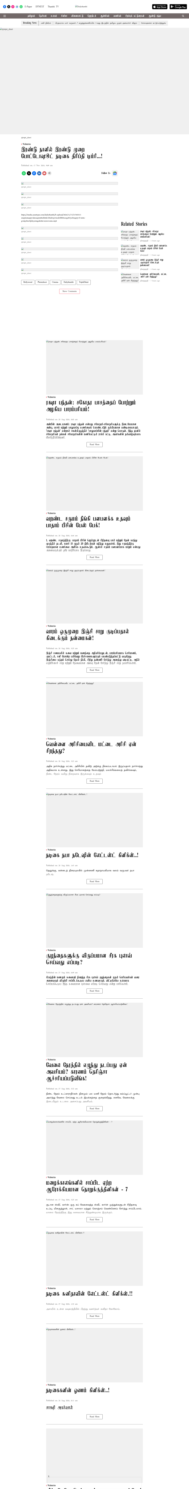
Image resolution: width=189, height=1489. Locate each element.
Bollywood (27, 282)
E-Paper (28, 6)
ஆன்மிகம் (104, 16)
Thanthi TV (53, 6)
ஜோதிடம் (92, 16)
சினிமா (64, 16)
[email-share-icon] (44, 175)
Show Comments (69, 291)
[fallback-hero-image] (130, 235)
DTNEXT (40, 6)
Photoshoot (42, 282)
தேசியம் (43, 16)
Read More (94, 444)
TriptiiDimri (83, 282)
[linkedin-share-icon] (39, 175)
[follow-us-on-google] (115, 173)
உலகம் (54, 16)
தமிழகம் (31, 16)
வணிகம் (117, 16)
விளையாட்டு (77, 16)
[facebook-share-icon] (34, 175)
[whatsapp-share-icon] (24, 175)
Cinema (55, 282)
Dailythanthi (69, 282)
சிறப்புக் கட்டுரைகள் (134, 16)
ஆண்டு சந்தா (154, 16)
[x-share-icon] (29, 175)
